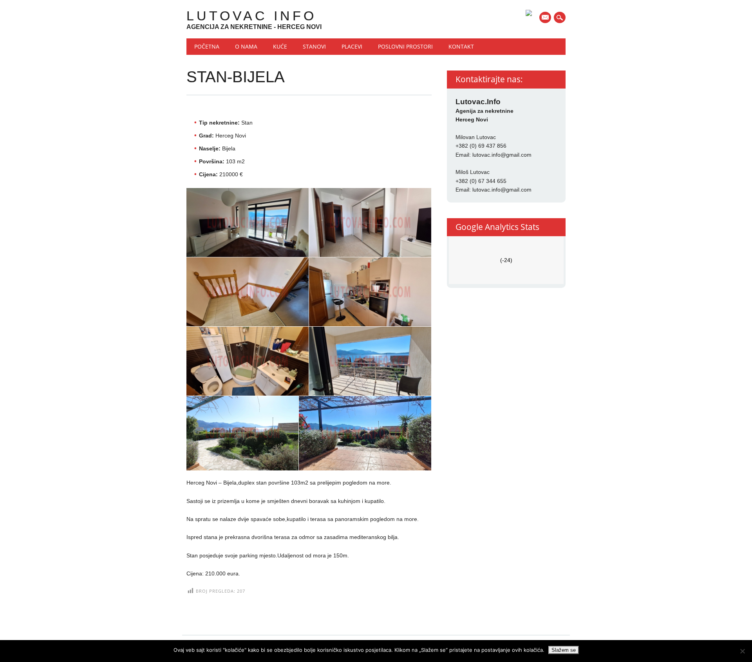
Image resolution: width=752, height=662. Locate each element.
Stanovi (314, 46)
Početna (206, 46)
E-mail (546, 18)
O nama (246, 46)
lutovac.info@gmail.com (501, 155)
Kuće (280, 46)
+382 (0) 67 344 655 (481, 181)
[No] (742, 651)
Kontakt (461, 46)
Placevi (352, 46)
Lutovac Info (251, 15)
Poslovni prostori (405, 46)
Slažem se (563, 650)
